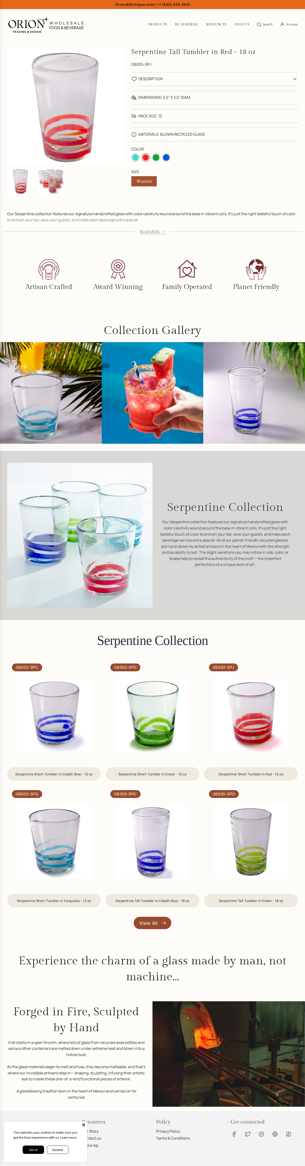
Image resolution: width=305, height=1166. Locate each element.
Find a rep (90, 1145)
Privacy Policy (168, 1131)
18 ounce (144, 181)
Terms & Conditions (173, 1138)
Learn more (68, 1137)
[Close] (83, 1124)
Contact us (91, 1138)
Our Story (90, 1131)
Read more (150, 231)
